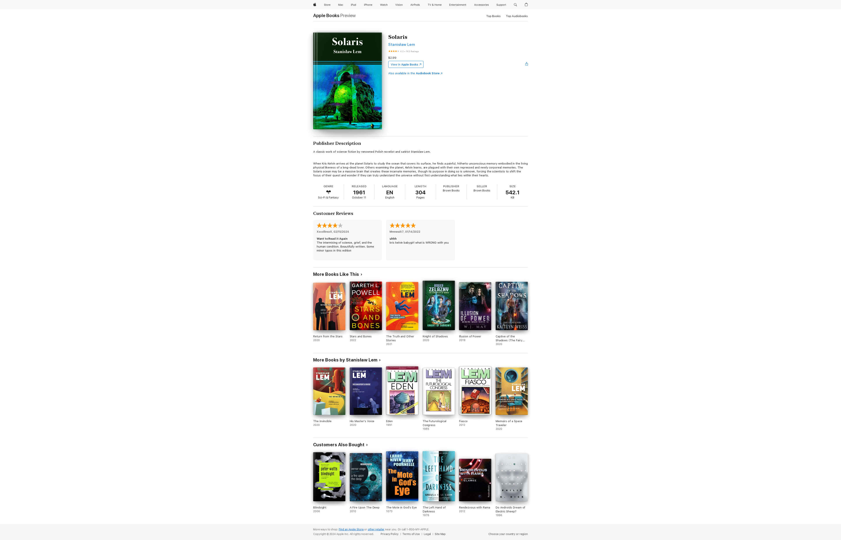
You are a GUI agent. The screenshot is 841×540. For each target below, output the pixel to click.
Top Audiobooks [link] (517, 16)
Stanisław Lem (401, 44)
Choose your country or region (508, 534)
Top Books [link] (493, 16)
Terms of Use (411, 534)
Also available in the (414, 73)
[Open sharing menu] (526, 64)
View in (404, 64)
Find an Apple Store (351, 529)
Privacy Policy (389, 534)
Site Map (440, 534)
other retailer (376, 529)
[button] (515, 5)
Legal (427, 534)
